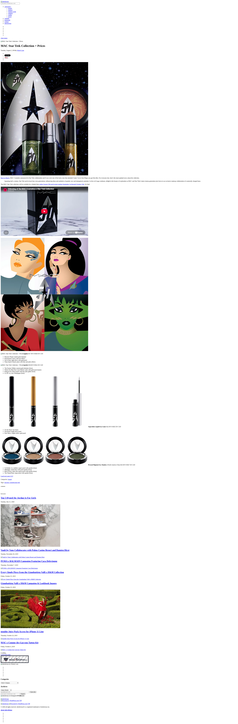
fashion (10, 10)
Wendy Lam (20, 50)
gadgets (10, 13)
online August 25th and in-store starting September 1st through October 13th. (61, 184)
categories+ (7, 6)
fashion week (12, 11)
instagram (7, 20)
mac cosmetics (11, 482)
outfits (10, 15)
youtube (6, 18)
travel (9, 17)
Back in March (5, 178)
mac (5, 482)
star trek (17, 482)
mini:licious (7, 23)
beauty (10, 8)
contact (6, 22)
